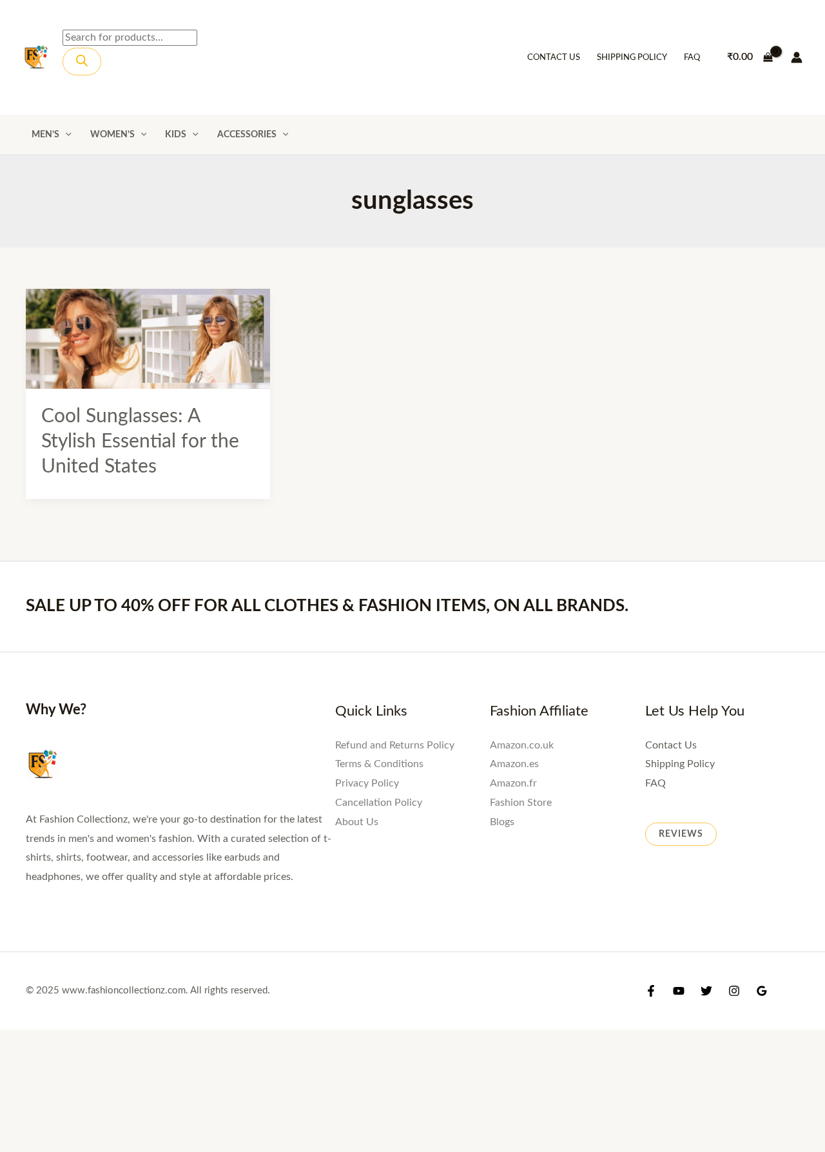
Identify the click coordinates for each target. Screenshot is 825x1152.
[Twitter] (706, 991)
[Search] (82, 61)
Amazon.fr (513, 783)
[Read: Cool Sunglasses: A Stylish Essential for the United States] (148, 338)
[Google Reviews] (762, 991)
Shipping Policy (632, 58)
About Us (356, 822)
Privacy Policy (367, 783)
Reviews (681, 834)
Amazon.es (514, 764)
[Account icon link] (796, 57)
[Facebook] (651, 991)
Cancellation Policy (378, 802)
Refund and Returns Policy (394, 745)
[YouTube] (678, 991)
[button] (65, 134)
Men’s (45, 134)
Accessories (247, 134)
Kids (175, 134)
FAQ (692, 58)
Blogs (502, 822)
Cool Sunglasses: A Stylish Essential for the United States (140, 441)
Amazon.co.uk (522, 745)
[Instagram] (734, 991)
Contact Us (553, 58)
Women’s (112, 134)
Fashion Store (521, 802)
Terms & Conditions (379, 764)
